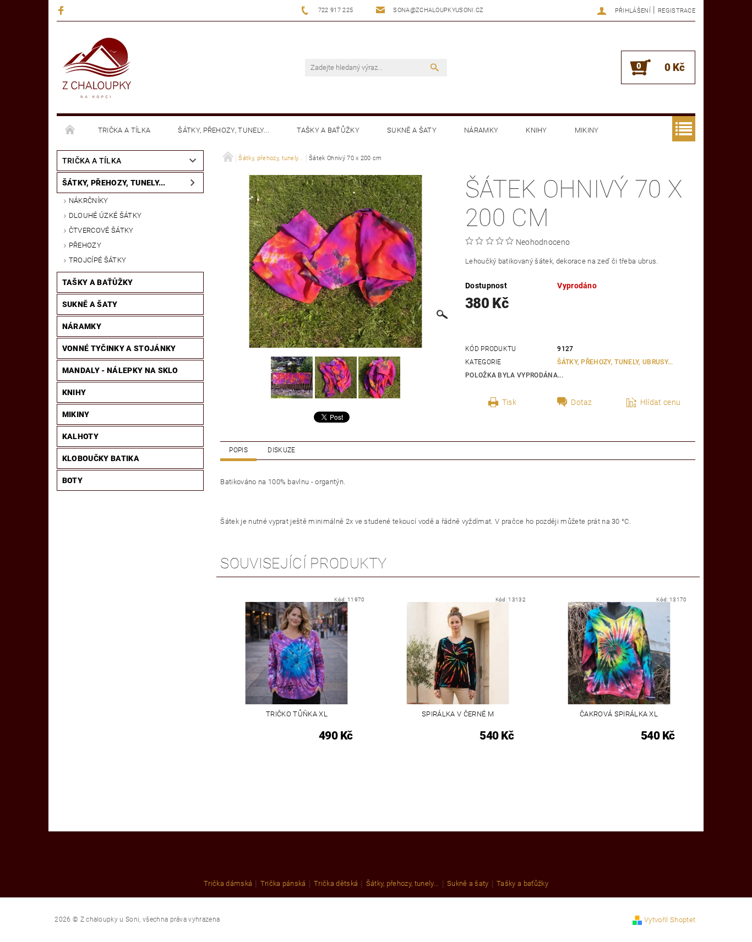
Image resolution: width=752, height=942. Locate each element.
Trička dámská (228, 884)
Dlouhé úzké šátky (105, 215)
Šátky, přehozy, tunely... (223, 130)
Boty (72, 480)
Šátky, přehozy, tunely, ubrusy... (615, 362)
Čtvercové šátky (101, 230)
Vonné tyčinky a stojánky (119, 348)
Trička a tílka (124, 130)
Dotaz (581, 402)
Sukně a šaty (412, 130)
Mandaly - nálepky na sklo (120, 370)
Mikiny (587, 130)
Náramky (481, 130)
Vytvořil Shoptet (669, 920)
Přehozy (85, 245)
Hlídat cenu (660, 402)
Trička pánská (283, 884)
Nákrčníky (88, 200)
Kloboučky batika (100, 458)
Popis (238, 450)
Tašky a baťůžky (328, 130)
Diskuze (281, 450)
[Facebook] (62, 10)
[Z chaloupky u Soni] (96, 69)
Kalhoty (80, 436)
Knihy (536, 130)
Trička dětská (336, 884)
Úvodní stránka (70, 130)
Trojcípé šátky (97, 260)
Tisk (509, 402)
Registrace (676, 10)
